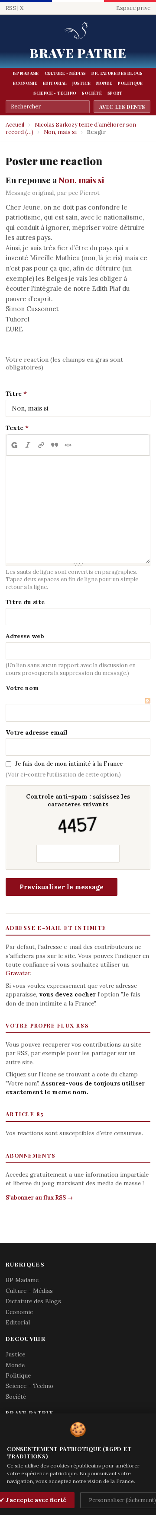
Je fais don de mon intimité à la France (69, 763)
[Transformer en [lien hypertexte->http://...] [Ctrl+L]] (41, 445)
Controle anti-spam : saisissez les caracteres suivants (78, 800)
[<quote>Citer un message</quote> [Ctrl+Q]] (54, 445)
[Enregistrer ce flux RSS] (147, 700)
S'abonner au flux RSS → (39, 1197)
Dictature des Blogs (117, 73)
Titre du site (25, 602)
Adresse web (25, 636)
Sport (115, 92)
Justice (81, 83)
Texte (14, 428)
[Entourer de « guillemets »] (68, 445)
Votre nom (22, 688)
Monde (104, 83)
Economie (25, 83)
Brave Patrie (78, 53)
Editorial (55, 83)
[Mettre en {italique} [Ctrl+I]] (27, 445)
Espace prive (133, 8)
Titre (14, 394)
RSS (11, 8)
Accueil (15, 124)
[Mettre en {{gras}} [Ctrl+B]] (13, 445)
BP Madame (26, 73)
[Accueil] (78, 31)
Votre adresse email (37, 732)
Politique (130, 83)
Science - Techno (54, 92)
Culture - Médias (65, 73)
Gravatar (18, 973)
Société (92, 92)
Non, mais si (60, 132)
